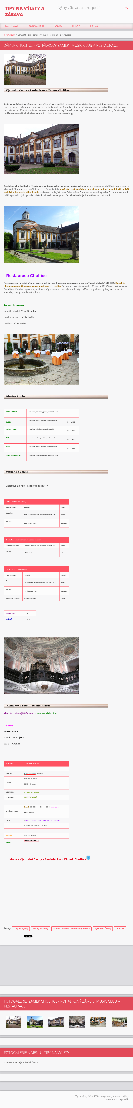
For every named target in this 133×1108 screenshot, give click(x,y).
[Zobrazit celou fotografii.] (13, 1022)
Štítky (7, 928)
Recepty (76, 26)
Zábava (58, 26)
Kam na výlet (11, 26)
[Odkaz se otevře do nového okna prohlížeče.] (25, 69)
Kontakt (94, 26)
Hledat (126, 7)
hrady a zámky (40, 928)
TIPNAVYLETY (9, 35)
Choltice (120, 928)
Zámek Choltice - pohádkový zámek (71, 928)
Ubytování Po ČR (36, 26)
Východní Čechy (103, 928)
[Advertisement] (66, 965)
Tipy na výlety (21, 928)
